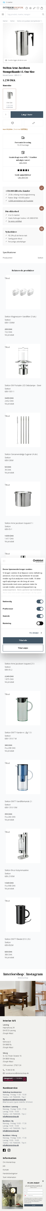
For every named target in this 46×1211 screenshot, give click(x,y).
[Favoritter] (38, 8)
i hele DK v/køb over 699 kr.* (20, 2)
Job (4, 1166)
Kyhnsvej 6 (7, 1042)
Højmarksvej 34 (9, 1028)
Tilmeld (33, 1205)
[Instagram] (9, 1150)
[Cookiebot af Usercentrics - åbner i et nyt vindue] (33, 560)
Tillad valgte (23, 648)
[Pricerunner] (15, 1079)
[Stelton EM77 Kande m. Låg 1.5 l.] (23, 711)
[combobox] (26, 1196)
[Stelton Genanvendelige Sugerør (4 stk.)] (23, 433)
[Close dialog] (43, 1181)
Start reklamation (9, 1177)
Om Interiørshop (9, 1162)
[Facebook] (4, 1150)
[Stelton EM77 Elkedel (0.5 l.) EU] (23, 917)
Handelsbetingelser (10, 1173)
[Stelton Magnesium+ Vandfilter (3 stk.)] (23, 295)
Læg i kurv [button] (26, 114)
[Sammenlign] (34, 8)
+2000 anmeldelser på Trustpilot (20, 201)
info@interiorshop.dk (11, 1116)
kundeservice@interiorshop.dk (14, 1099)
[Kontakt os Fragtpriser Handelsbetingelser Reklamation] (26, 8)
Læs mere (23, 163)
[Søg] (43, 14)
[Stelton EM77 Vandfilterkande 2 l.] (23, 780)
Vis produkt (9, 335)
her (30, 1202)
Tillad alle (23, 640)
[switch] (40, 609)
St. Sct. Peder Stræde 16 (12, 1056)
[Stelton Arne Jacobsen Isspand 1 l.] (23, 502)
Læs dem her (23, 177)
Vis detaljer (34, 633)
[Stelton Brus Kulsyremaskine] (23, 849)
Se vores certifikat (15, 221)
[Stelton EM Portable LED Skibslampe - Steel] (23, 364)
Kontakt (6, 1170)
